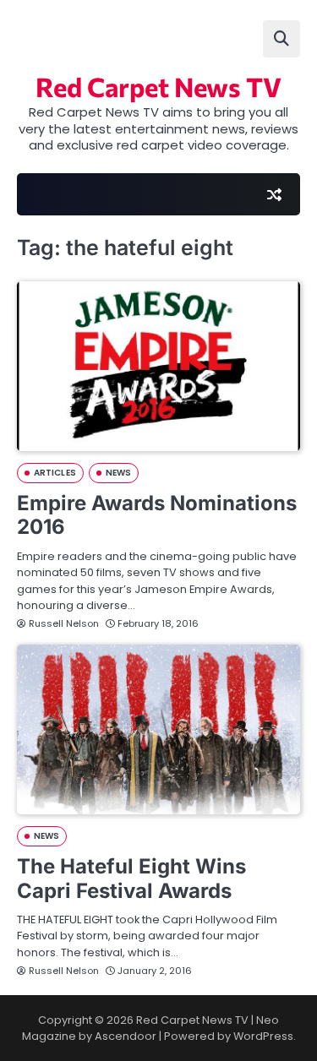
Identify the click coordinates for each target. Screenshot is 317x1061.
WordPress (263, 1036)
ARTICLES (55, 472)
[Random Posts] (274, 194)
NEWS (118, 472)
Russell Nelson (64, 623)
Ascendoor (125, 1036)
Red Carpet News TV (158, 86)
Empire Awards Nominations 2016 (157, 515)
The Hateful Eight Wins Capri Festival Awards (131, 878)
